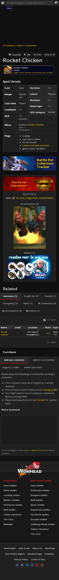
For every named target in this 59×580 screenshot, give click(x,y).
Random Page (35, 554)
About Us (37, 548)
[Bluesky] (27, 565)
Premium (49, 554)
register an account (38, 450)
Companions (31, 45)
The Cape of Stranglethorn (32, 333)
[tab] (10, 296)
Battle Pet (55, 333)
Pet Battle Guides (40, 514)
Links (39, 54)
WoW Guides (10, 480)
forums (41, 400)
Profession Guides (13, 505)
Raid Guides (10, 509)
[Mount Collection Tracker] (29, 163)
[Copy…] (44, 320)
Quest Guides (38, 505)
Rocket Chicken (36, 124)
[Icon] (7, 70)
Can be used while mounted (35, 145)
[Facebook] (32, 565)
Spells (19, 45)
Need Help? (10, 548)
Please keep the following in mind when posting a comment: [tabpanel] (29, 413)
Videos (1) (29, 252)
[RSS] (42, 565)
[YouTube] (37, 565)
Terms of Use (38, 559)
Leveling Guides (12, 495)
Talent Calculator (13, 514)
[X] (22, 565)
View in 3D (50, 54)
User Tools (24, 548)
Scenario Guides (39, 519)
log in (26, 450)
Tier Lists (8, 519)
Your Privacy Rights (15, 554)
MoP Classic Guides (41, 480)
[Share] (56, 3)
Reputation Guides (40, 509)
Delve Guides (10, 490)
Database (10, 45)
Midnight (8, 524)
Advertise (50, 548)
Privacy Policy (21, 559)
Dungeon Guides (39, 495)
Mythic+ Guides (11, 500)
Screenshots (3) (29, 204)
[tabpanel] (29, 331)
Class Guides (10, 485)
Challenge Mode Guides (43, 524)
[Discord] (17, 565)
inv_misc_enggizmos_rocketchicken (34, 198)
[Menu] (3, 3)
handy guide (50, 389)
